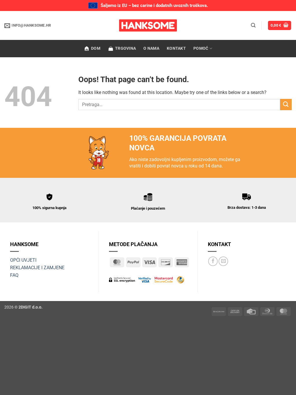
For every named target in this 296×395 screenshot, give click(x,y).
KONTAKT (176, 48)
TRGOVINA (125, 48)
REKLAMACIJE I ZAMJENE (37, 267)
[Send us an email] (223, 261)
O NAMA (151, 48)
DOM (95, 48)
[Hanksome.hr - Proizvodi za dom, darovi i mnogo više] (148, 25)
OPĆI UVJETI (23, 260)
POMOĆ (200, 48)
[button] (253, 25)
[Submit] (286, 104)
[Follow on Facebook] (213, 261)
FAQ (14, 275)
